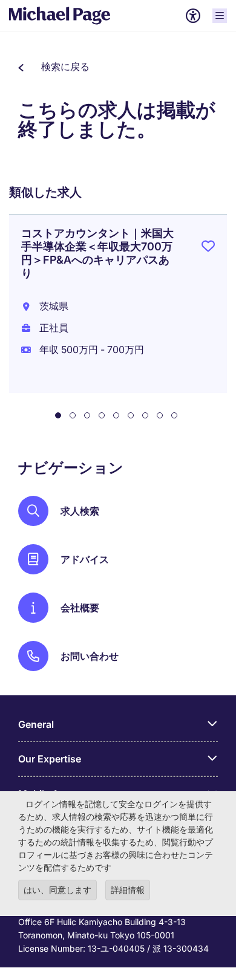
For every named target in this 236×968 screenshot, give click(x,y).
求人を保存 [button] (208, 248)
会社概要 (80, 608)
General (36, 724)
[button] (54, 66)
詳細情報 (128, 890)
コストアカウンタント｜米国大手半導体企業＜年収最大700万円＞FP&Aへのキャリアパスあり (97, 253)
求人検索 (80, 511)
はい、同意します (57, 890)
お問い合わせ (90, 656)
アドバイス (85, 559)
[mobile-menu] (219, 15)
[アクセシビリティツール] (193, 15)
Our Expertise (49, 759)
